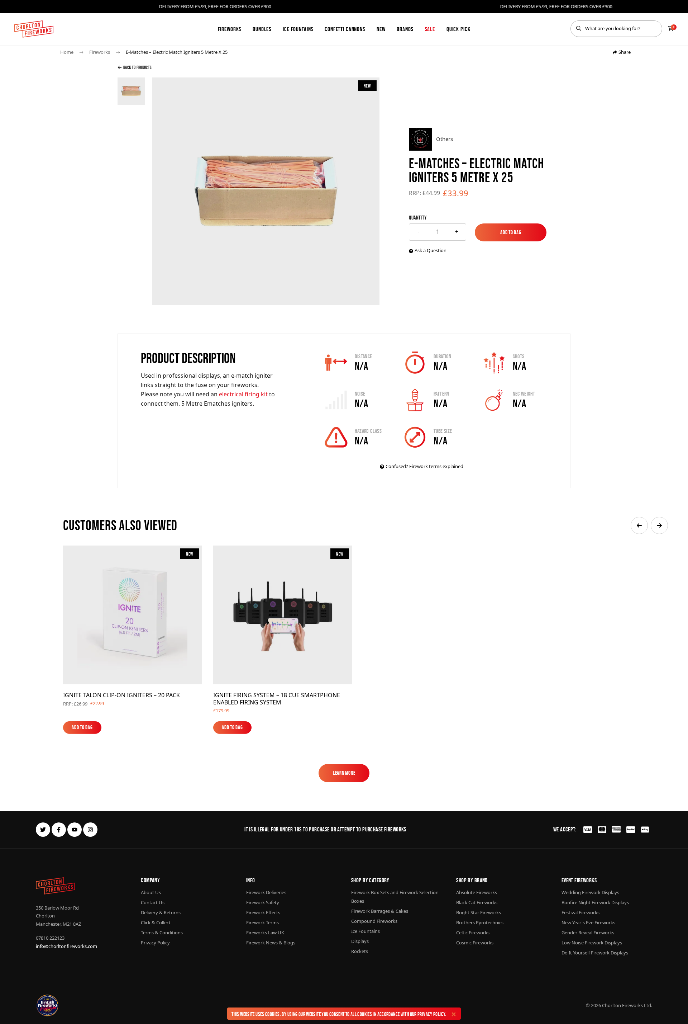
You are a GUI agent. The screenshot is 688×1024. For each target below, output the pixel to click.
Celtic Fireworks (472, 932)
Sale (430, 29)
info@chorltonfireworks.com (66, 946)
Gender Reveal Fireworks (588, 932)
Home (66, 52)
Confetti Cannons (345, 29)
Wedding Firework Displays (590, 892)
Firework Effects (263, 912)
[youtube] (74, 829)
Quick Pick (458, 29)
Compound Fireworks (374, 921)
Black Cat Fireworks (476, 902)
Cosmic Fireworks (474, 942)
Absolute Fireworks (476, 892)
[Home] (33, 29)
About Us (151, 892)
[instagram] (90, 829)
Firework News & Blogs (270, 942)
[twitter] (43, 829)
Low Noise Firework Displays (592, 942)
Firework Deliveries (266, 892)
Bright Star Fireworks (478, 912)
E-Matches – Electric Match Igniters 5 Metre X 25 (177, 52)
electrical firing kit (243, 394)
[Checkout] (671, 29)
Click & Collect (156, 922)
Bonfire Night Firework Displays (595, 902)
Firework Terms (262, 922)
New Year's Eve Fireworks (588, 922)
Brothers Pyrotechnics (479, 922)
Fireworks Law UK (265, 932)
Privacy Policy (431, 1014)
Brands (405, 29)
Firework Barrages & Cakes (379, 911)
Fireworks (230, 29)
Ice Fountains (298, 29)
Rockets (359, 951)
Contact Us (152, 902)
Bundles (262, 29)
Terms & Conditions (162, 932)
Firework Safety (262, 902)
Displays (360, 941)
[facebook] (59, 829)
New (381, 29)
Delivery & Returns (161, 912)
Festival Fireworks (580, 912)
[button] (639, 525)
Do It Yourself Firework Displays (595, 952)
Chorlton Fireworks (622, 1005)
